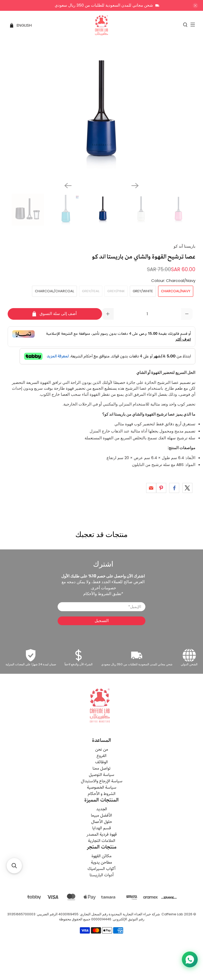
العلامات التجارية (101, 840)
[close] (195, 5)
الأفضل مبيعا (101, 815)
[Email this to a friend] (151, 488)
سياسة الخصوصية (101, 787)
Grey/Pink (116, 291)
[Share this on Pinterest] (161, 488)
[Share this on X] (187, 488)
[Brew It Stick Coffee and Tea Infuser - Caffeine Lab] (101, 113)
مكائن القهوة (101, 856)
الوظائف (101, 762)
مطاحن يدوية (101, 862)
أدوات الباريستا (102, 875)
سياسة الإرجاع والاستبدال (101, 781)
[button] (14, 865)
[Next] (135, 186)
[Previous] (68, 186)
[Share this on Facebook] (174, 488)
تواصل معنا (101, 768)
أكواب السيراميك (101, 868)
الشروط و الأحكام (102, 793)
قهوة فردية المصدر (101, 834)
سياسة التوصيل (101, 774)
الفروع (101, 755)
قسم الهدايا (101, 828)
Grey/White (143, 291)
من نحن (101, 749)
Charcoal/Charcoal (54, 291)
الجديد (101, 809)
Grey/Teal (90, 291)
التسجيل (102, 620)
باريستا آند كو (184, 246)
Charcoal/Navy (175, 291)
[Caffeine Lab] (101, 25)
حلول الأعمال (101, 821)
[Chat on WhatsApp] (190, 959)
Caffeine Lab (172, 914)
